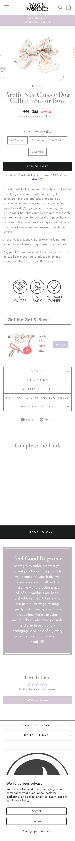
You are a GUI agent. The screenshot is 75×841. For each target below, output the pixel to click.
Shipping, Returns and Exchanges (37, 397)
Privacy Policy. (21, 800)
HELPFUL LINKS (36, 735)
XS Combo (17, 140)
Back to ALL (40, 532)
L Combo (37, 151)
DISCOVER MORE (36, 725)
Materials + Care (37, 389)
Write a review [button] (37, 700)
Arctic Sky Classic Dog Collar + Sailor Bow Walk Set (44, 336)
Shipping (24, 116)
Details (37, 371)
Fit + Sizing (37, 380)
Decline (36, 821)
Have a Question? (37, 406)
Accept (36, 811)
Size (35, 131)
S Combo (38, 140)
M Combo (57, 140)
